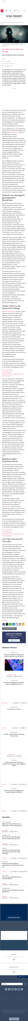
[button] (6, 11)
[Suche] (24, 984)
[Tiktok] (22, 989)
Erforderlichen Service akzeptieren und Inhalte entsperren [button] (12, 375)
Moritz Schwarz (4, 702)
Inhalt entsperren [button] (7, 372)
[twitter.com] (9, 989)
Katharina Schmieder (12, 674)
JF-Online (4, 784)
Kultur (4, 59)
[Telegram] (19, 989)
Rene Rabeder (5, 830)
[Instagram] (15, 989)
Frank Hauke (4, 843)
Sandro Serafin (12, 754)
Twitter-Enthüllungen (10, 311)
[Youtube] (12, 989)
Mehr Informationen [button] (7, 370)
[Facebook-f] (6, 989)
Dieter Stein (4, 728)
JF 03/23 (4, 620)
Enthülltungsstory (14, 132)
